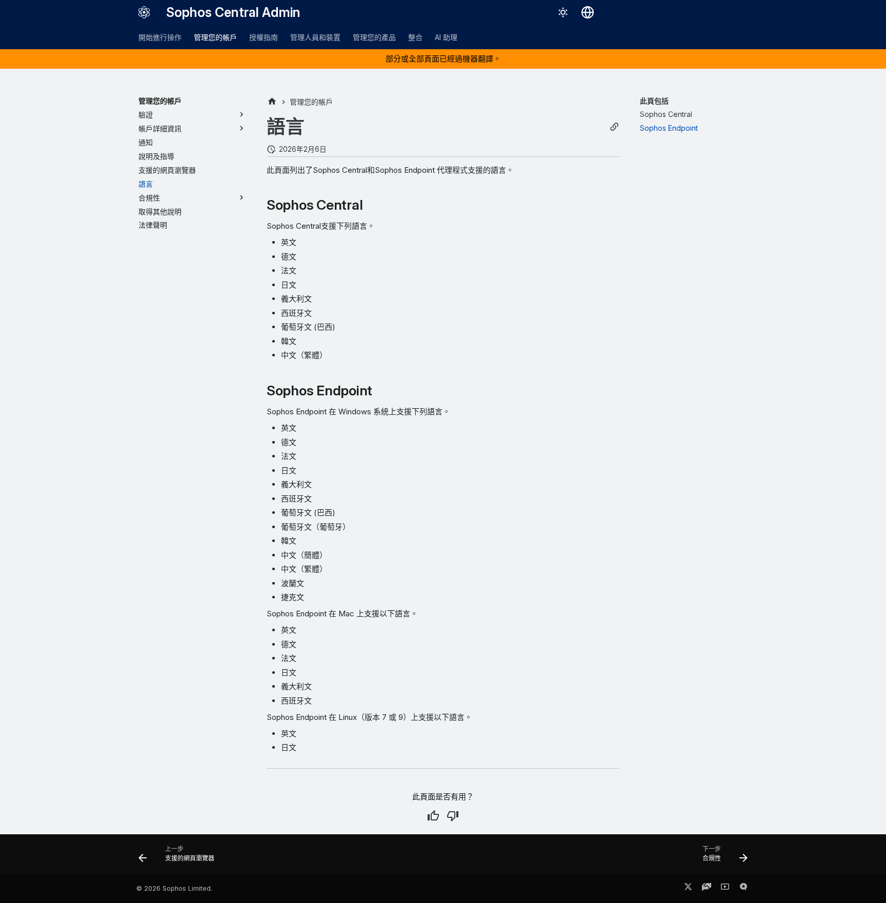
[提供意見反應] (743, 888)
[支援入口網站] (706, 888)
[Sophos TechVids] (725, 888)
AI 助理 (446, 37)
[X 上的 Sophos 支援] (688, 888)
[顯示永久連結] (614, 127)
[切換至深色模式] (563, 12)
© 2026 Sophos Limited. (174, 888)
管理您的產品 (374, 37)
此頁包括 (654, 100)
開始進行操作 (160, 37)
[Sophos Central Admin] (144, 12)
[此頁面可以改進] (452, 816)
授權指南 (263, 37)
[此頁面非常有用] (433, 816)
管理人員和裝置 (315, 37)
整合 (415, 37)
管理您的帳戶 (215, 37)
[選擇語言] (587, 12)
